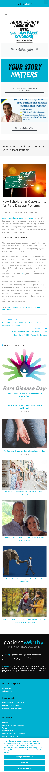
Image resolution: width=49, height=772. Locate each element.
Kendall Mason (7, 213)
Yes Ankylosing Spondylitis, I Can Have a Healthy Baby (24, 406)
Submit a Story (7, 691)
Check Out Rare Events (11, 705)
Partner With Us (8, 688)
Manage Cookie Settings (24, 757)
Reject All (24, 763)
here (23, 274)
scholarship (6, 310)
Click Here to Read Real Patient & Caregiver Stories (24, 89)
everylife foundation (13, 307)
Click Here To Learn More (24, 128)
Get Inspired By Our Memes (12, 708)
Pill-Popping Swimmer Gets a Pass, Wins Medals (24, 451)
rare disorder (35, 307)
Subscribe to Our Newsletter (13, 703)
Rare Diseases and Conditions (13, 725)
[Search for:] (13, 14)
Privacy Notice (7, 731)
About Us (5, 722)
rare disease (26, 307)
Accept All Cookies (24, 768)
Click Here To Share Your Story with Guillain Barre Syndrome (24, 50)
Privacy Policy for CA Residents (14, 734)
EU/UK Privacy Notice (10, 736)
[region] (24, 755)
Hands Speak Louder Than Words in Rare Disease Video (24, 394)
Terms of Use (7, 728)
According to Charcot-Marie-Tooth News (17, 218)
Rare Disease (33, 213)
